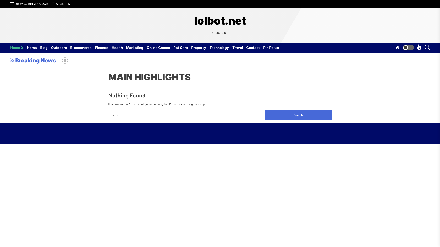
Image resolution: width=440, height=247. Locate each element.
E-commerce (81, 48)
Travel (237, 48)
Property (198, 48)
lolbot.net (220, 20)
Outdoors (59, 48)
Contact (253, 48)
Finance (101, 48)
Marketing (134, 48)
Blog (44, 48)
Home (15, 48)
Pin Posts (271, 48)
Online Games (158, 48)
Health (117, 48)
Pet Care (180, 48)
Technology (219, 48)
